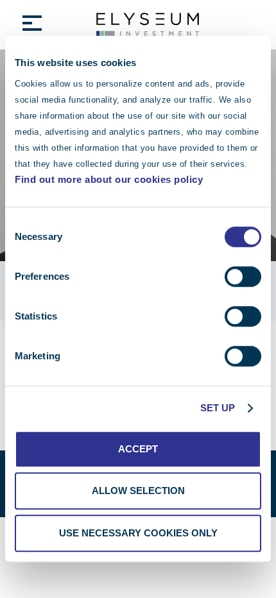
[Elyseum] (147, 25)
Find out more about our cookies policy (109, 179)
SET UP (218, 407)
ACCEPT (138, 448)
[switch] (243, 276)
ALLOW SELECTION (138, 490)
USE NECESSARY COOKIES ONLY (138, 532)
